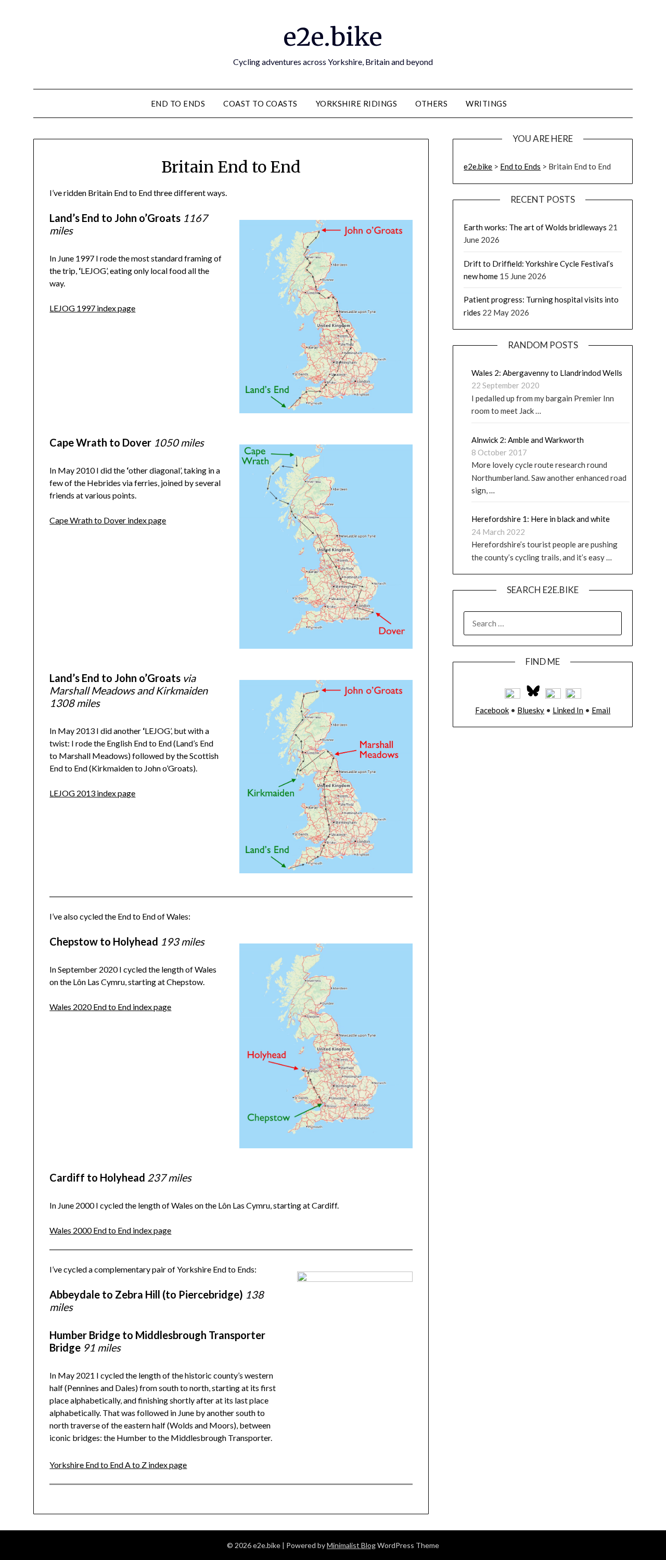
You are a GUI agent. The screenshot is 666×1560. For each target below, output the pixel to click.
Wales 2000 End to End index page (110, 1230)
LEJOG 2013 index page (92, 793)
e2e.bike (333, 37)
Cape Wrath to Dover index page (107, 520)
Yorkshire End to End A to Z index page (118, 1465)
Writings (486, 103)
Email (601, 710)
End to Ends (178, 103)
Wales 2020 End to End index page (110, 1007)
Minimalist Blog (351, 1545)
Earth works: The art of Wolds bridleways (535, 227)
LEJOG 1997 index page (92, 308)
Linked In (568, 710)
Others (431, 103)
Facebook (492, 710)
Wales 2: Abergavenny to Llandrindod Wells (546, 372)
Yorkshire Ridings (357, 103)
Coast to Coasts (260, 103)
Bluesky (530, 710)
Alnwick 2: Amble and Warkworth (527, 439)
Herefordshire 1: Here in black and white (540, 518)
